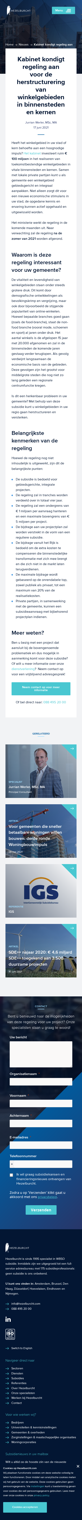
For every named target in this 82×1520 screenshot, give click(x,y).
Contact (16, 1403)
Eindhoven (54, 1289)
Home (9, 44)
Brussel (56, 1283)
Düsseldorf (21, 1289)
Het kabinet (32, 153)
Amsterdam (42, 1283)
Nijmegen (11, 1293)
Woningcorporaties (23, 1442)
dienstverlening (23, 669)
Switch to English (21, 1348)
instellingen (37, 1486)
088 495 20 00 (54, 702)
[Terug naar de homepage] (19, 14)
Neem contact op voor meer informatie (41, 689)
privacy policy (41, 1495)
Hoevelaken (37, 1289)
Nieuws (24, 44)
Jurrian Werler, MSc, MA (41, 122)
